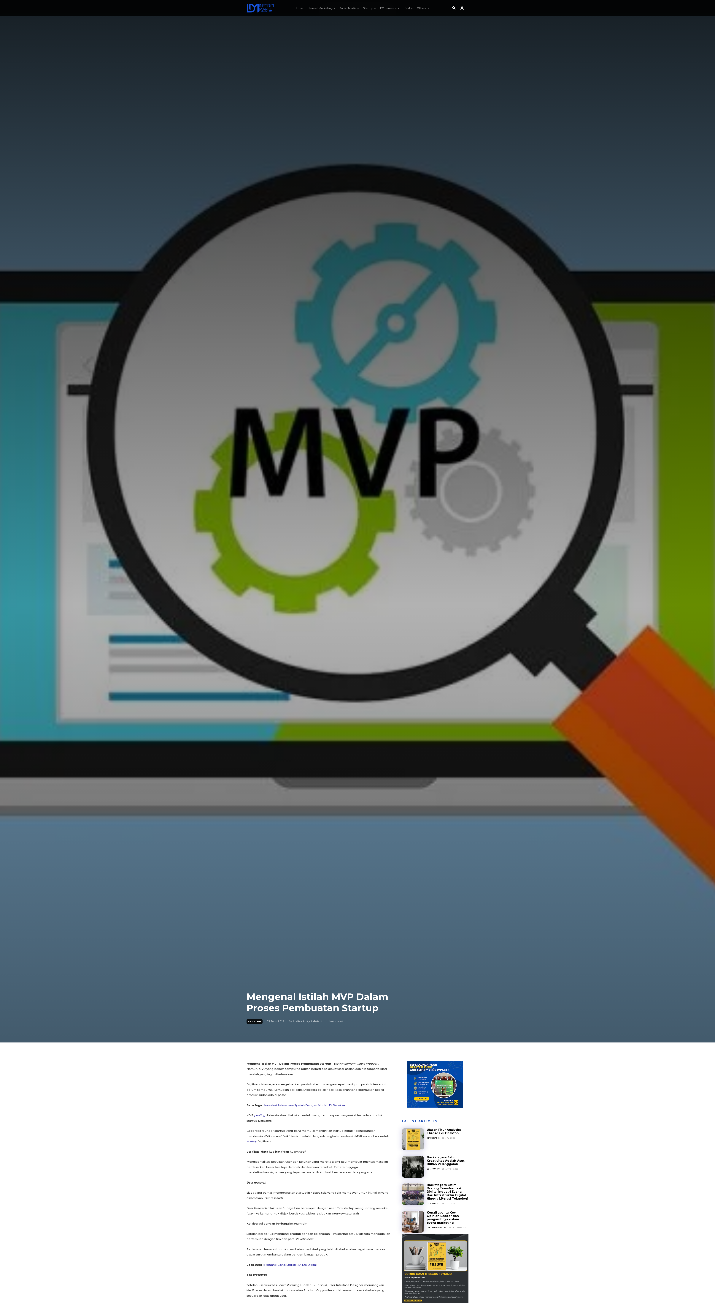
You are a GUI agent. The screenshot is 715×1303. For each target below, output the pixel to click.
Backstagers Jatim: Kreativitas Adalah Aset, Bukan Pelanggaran (446, 1161)
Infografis (433, 1138)
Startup (254, 1021)
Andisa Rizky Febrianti (308, 1021)
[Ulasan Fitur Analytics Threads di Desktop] (413, 1139)
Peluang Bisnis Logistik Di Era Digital (290, 1264)
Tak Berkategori (437, 1227)
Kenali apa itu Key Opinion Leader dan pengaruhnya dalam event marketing (443, 1218)
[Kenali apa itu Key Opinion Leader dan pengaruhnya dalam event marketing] (413, 1222)
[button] (453, 8)
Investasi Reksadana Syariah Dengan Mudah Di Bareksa (304, 1105)
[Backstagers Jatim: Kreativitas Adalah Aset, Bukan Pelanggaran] (413, 1167)
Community (433, 1169)
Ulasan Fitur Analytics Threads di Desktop (444, 1131)
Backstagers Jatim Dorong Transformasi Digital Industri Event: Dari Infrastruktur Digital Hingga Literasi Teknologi (447, 1192)
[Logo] (260, 8)
